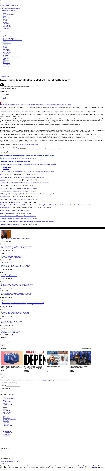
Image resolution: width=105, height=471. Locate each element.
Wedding (5, 55)
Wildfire (2, 180)
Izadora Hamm (15, 202)
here (44, 380)
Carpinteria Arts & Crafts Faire (10, 332)
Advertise (6, 60)
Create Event (7, 64)
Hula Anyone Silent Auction (9, 276)
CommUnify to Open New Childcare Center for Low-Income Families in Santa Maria (24, 183)
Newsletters (14, 5)
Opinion (5, 19)
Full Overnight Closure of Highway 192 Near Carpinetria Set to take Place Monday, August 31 (27, 194)
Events (5, 20)
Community (3, 185)
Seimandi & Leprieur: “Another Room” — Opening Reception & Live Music (22, 304)
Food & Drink (7, 17)
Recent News (7, 167)
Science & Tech (4, 202)
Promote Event (7, 404)
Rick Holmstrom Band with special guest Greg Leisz (16, 294)
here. (15, 394)
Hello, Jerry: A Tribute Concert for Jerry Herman (15, 266)
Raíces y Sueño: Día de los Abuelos (11, 322)
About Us (6, 61)
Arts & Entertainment (9, 14)
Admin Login (6, 435)
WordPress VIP (6, 469)
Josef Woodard (10, 213)
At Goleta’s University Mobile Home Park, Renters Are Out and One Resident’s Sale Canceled (27, 221)
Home (5, 34)
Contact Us (6, 63)
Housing (2, 191)
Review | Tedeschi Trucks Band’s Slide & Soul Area (15, 210)
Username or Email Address (8, 383)
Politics (2, 174)
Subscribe (4, 10)
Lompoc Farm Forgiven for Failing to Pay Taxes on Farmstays (18, 216)
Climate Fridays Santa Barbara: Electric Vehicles (15, 313)
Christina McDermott (13, 191)
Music (2, 213)
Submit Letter (7, 434)
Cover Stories (7, 53)
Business (2, 218)
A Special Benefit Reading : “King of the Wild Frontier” (16, 285)
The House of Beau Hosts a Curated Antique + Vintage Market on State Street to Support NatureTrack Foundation (28, 164)
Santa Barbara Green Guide (11, 57)
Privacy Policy (4, 463)
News (4, 13)
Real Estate (6, 25)
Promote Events (7, 425)
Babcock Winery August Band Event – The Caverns (15, 248)
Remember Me (6, 388)
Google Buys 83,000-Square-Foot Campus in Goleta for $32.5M (18, 199)
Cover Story (6, 413)
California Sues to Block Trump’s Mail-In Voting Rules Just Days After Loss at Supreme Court (27, 171)
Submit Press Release (9, 419)
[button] (11, 361)
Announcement (4, 76)
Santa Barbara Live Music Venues (12, 40)
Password (3, 385)
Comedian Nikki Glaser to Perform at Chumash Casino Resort (15, 161)
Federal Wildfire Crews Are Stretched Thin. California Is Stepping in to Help (22, 177)
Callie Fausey (13, 185)
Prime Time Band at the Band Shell (11, 257)
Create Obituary (7, 432)
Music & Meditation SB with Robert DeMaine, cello (15, 238)
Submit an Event (5, 5)
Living (5, 16)
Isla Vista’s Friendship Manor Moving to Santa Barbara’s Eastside (18, 188)
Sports (5, 22)
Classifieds (6, 28)
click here (81, 467)
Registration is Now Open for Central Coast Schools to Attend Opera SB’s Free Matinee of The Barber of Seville (27, 155)
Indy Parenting (7, 26)
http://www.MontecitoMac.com (29, 144)
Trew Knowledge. (94, 467)
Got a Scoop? (11, 10)
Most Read (6, 169)
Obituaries (6, 23)
